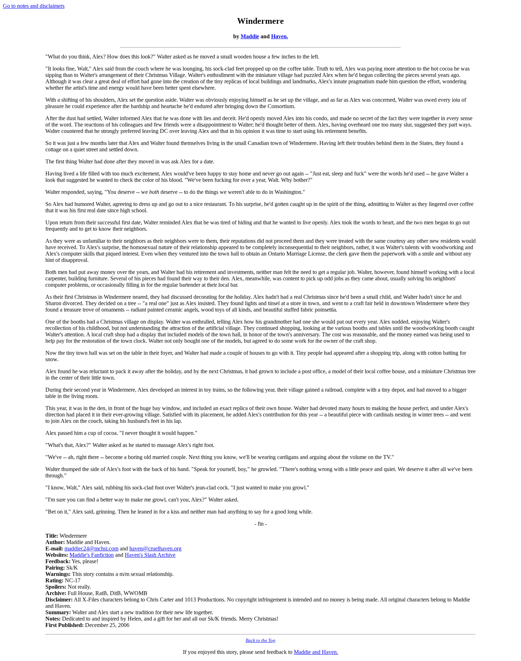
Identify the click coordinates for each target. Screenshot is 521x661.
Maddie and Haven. (316, 652)
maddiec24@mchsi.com (91, 548)
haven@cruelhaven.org (155, 548)
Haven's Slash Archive (150, 555)
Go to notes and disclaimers (34, 6)
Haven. (279, 36)
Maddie (250, 36)
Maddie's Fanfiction (91, 555)
